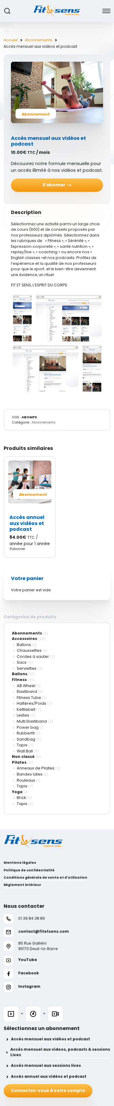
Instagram (29, 986)
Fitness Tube (29, 697)
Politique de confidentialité (29, 870)
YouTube (27, 959)
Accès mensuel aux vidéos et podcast (50, 1039)
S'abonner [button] (17, 549)
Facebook (28, 973)
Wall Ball (25, 751)
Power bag (28, 727)
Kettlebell (26, 709)
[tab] (57, 212)
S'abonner (54, 185)
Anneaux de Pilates (35, 768)
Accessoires (24, 638)
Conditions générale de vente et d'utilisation (45, 877)
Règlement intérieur (22, 885)
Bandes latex (29, 774)
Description (26, 212)
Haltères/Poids (31, 703)
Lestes (23, 715)
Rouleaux (26, 780)
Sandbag (26, 739)
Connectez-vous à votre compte (48, 1091)
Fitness (19, 679)
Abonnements (38, 40)
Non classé (23, 756)
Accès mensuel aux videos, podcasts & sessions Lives (60, 1052)
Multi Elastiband (32, 721)
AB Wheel (26, 685)
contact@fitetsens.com (43, 931)
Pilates (19, 762)
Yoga (17, 791)
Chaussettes (29, 650)
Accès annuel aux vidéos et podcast (48, 1076)
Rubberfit (26, 733)
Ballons (24, 644)
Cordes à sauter (33, 656)
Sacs (21, 662)
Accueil (11, 40)
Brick (21, 797)
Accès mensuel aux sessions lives (46, 1065)
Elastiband (27, 691)
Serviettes (26, 668)
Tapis (22, 745)
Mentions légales (20, 862)
